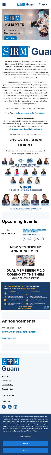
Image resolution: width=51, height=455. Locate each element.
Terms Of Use (7, 389)
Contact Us (6, 381)
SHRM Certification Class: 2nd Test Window (34, 231)
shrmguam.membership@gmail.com (25, 129)
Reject (25, 443)
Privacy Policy (7, 385)
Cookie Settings (25, 436)
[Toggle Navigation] (9, 5)
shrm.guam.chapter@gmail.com (31, 113)
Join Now (10, 38)
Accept (25, 450)
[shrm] (25, 3)
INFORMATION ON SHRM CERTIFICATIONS (19, 332)
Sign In (44, 5)
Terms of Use (19, 431)
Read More (7, 338)
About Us (5, 376)
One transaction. (12, 31)
